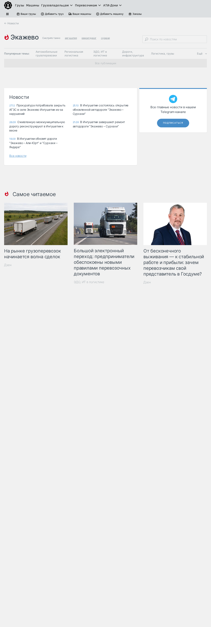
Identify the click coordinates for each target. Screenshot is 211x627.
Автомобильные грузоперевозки (46, 53)
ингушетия (71, 38)
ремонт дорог (89, 38)
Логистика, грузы (162, 53)
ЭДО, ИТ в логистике (100, 53)
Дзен (8, 265)
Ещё (200, 53)
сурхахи (105, 38)
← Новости (11, 23)
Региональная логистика (73, 53)
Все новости (17, 155)
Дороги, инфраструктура (133, 53)
